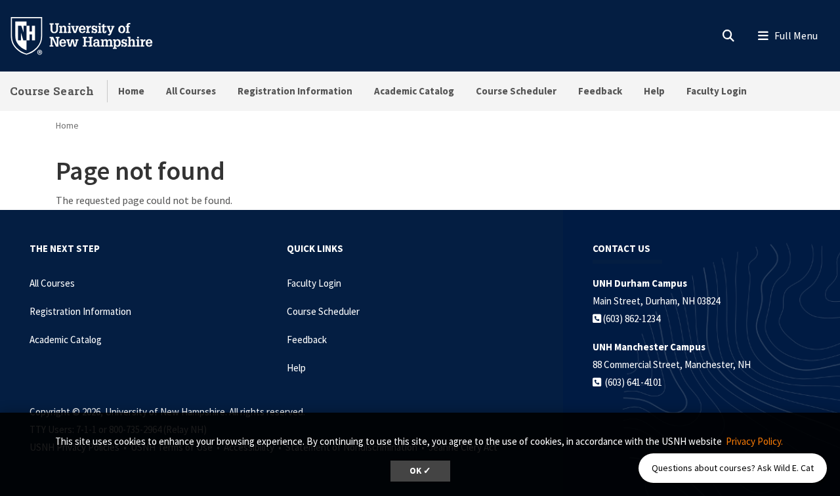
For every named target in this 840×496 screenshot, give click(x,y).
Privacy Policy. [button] (754, 441)
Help (654, 91)
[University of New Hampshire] (92, 34)
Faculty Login (716, 91)
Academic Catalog (414, 91)
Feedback (600, 91)
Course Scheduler (516, 91)
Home (131, 91)
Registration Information (295, 91)
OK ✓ (420, 470)
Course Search (52, 90)
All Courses (191, 91)
